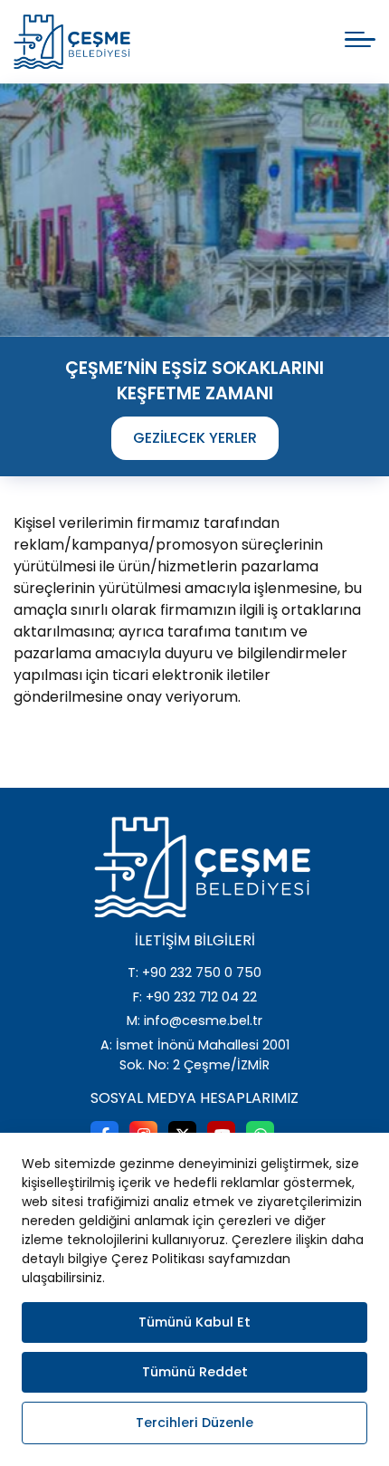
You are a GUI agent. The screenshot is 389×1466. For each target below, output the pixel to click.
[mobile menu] (360, 39)
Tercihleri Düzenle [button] (194, 1422)
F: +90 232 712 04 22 (195, 997)
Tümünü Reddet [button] (195, 1372)
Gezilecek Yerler (195, 437)
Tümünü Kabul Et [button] (194, 1322)
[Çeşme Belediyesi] (72, 41)
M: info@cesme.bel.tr (194, 1020)
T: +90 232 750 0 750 (194, 972)
